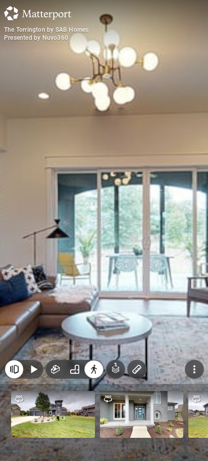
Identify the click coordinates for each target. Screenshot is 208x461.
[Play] (33, 369)
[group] (74, 369)
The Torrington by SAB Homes (46, 29)
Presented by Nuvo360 (36, 37)
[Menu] (194, 369)
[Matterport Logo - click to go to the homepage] (37, 13)
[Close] (14, 369)
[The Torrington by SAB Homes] (104, 230)
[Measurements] (136, 369)
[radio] (55, 369)
